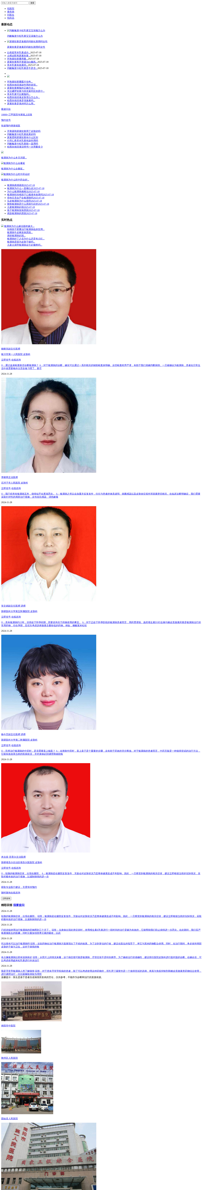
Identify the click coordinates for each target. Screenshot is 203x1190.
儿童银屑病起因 (21, 207)
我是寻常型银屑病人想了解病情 (17, 971)
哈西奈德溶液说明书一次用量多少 (25, 147)
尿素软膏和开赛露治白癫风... (22, 62)
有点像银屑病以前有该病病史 (16, 957)
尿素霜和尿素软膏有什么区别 (22, 137)
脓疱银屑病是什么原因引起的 (28, 204)
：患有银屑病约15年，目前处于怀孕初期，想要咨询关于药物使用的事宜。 (41, 622)
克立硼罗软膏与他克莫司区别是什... (26, 91)
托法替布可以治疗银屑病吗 (15, 943)
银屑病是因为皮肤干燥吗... (21, 242)
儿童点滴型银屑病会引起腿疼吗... (24, 245)
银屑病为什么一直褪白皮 (25, 188)
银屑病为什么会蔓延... (12, 168)
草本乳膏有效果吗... (17, 65)
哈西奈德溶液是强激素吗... (21, 100)
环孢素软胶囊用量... (17, 58)
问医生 (10, 15)
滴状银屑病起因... (16, 235)
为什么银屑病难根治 (23, 191)
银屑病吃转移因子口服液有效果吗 (30, 194)
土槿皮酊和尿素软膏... (18, 55)
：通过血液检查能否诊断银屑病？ (20, 365)
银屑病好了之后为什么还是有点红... (26, 238)
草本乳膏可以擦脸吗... (18, 94)
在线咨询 (16, 359)
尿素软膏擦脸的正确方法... (21, 88)
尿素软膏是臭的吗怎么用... (21, 103)
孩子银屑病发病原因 (23, 210)
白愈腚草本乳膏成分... (18, 52)
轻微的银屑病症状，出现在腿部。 (19, 916)
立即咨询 (6, 898)
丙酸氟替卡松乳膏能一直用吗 (22, 143)
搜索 (32, 3)
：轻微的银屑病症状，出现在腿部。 (21, 873)
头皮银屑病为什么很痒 (24, 201)
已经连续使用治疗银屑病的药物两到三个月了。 (26, 930)
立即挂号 (6, 359)
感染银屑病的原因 (22, 213)
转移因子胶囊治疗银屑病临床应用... (26, 229)
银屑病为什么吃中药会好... (15, 179)
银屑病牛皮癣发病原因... (20, 232)
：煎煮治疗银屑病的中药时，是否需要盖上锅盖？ (28, 751)
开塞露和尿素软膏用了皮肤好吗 (23, 131)
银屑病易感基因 (21, 185)
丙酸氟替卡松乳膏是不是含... (22, 68)
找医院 (10, 8)
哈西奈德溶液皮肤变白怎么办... (23, 97)
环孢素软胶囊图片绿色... (20, 81)
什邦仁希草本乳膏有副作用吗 (22, 140)
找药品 (10, 18)
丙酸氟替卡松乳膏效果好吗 (21, 134)
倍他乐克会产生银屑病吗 (25, 197)
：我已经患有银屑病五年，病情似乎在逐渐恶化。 (28, 494)
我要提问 (19, 905)
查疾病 (10, 11)
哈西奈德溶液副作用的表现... (22, 85)
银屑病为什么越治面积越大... (19, 226)
